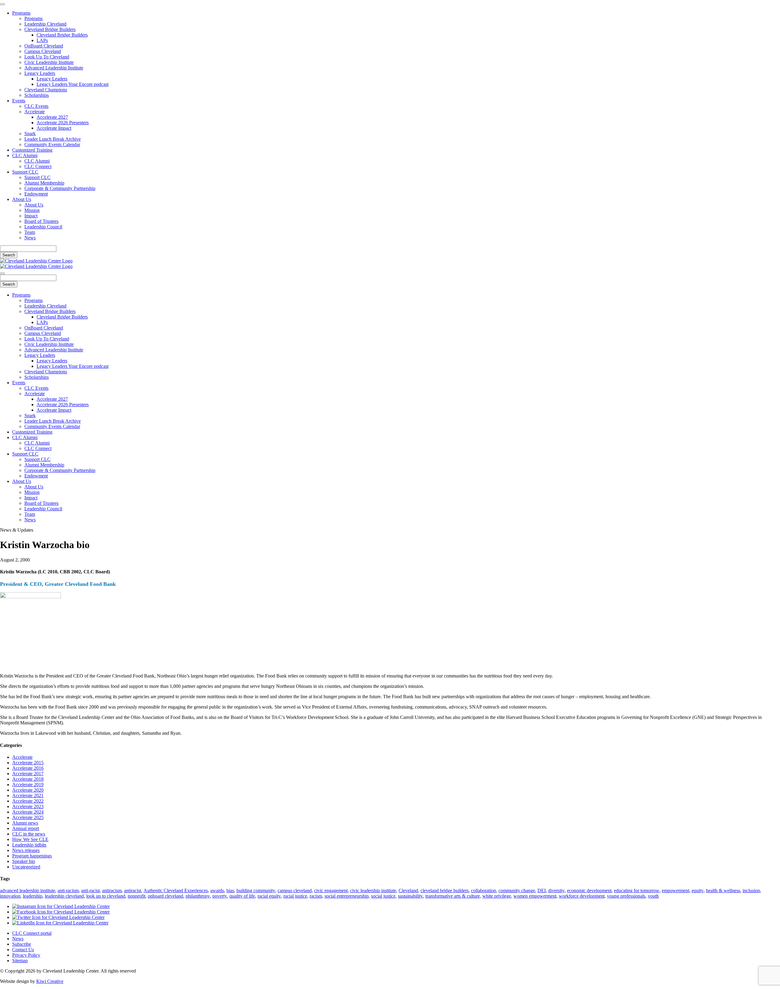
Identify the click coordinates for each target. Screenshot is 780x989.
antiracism (112, 890)
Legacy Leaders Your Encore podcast (72, 84)
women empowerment (534, 896)
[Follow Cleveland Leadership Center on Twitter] (58, 917)
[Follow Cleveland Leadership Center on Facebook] (61, 911)
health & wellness (723, 890)
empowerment (675, 890)
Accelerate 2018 (28, 779)
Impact (30, 215)
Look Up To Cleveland (46, 56)
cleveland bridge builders (444, 890)
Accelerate (34, 111)
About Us (21, 199)
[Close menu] (2, 4)
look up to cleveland (105, 896)
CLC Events (36, 106)
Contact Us (23, 949)
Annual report (25, 828)
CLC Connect (37, 166)
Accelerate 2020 (28, 790)
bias (230, 890)
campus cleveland (295, 890)
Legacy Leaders (39, 73)
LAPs (42, 40)
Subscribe (21, 944)
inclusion (751, 890)
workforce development (581, 896)
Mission (32, 210)
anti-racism (68, 890)
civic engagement (331, 890)
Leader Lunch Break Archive (52, 139)
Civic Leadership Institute (49, 62)
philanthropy (198, 896)
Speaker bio (23, 861)
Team (29, 232)
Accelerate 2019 (28, 784)
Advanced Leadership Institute (53, 67)
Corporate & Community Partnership (59, 188)
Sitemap (20, 960)
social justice (383, 896)
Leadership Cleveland (45, 23)
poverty (219, 896)
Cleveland (408, 890)
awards (217, 890)
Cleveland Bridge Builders (50, 29)
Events (18, 100)
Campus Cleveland (42, 51)
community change (516, 890)
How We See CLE (30, 839)
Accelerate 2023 (28, 806)
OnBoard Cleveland (43, 45)
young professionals (626, 896)
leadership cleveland (64, 896)
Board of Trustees (41, 221)
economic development (589, 890)
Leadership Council (43, 226)
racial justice (295, 896)
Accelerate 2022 (28, 801)
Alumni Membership (44, 182)
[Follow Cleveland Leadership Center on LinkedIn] (60, 922)
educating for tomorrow (636, 890)
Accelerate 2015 (28, 762)
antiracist (132, 890)
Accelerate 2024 (28, 812)
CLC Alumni (24, 155)
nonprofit (136, 896)
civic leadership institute (373, 890)
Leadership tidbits (29, 844)
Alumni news (25, 822)
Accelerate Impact (54, 128)
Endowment (36, 193)
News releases (26, 850)
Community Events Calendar (52, 144)
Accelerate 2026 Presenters (63, 122)
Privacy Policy (26, 955)
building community (255, 890)
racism (316, 896)
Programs (21, 13)
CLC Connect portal (31, 933)
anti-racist (90, 890)
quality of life (242, 896)
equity (698, 890)
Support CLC (25, 171)
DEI (541, 890)
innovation (10, 896)
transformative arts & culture (452, 896)
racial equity (269, 896)
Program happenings (32, 855)
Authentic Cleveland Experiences (176, 890)
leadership (32, 896)
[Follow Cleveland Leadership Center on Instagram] (61, 906)
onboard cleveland (165, 896)
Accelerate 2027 (52, 117)
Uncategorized (26, 866)
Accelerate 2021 (28, 795)
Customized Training (32, 150)
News (30, 237)
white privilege (496, 896)
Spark (30, 133)
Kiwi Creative (49, 981)
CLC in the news (28, 833)
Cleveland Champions (45, 89)
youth (653, 896)
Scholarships (36, 95)
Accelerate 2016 (28, 768)
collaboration (483, 890)
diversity (556, 890)
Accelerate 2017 (28, 773)
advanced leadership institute (27, 890)
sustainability (410, 896)
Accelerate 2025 (28, 817)
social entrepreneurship (346, 896)
